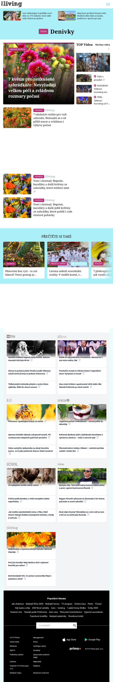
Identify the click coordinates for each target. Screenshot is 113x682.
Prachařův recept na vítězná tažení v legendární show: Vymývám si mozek (80, 372)
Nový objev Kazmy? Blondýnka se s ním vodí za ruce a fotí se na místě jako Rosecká (81, 513)
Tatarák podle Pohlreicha (35, 612)
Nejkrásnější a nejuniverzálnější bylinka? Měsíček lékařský (30, 550)
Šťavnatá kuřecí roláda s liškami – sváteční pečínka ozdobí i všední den (81, 449)
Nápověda (37, 662)
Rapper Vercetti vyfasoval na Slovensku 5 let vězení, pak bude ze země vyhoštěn (82, 500)
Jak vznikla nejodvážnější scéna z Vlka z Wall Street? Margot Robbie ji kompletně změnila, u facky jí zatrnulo (31, 515)
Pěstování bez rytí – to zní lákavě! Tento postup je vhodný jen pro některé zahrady (21, 273)
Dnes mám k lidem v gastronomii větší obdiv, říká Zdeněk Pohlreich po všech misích (80, 385)
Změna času (80, 604)
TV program (66, 604)
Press (35, 642)
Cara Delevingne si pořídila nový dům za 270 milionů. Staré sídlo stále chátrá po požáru (37, 16)
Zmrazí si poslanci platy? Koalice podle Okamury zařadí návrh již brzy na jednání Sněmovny (29, 372)
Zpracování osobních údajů (41, 656)
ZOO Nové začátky (40, 608)
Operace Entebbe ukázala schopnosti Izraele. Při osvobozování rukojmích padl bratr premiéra (29, 436)
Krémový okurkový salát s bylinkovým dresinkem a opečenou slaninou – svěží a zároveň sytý (81, 436)
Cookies (13, 662)
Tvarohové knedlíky (38, 616)
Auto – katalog (58, 608)
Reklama (13, 646)
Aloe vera (53, 612)
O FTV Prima (15, 638)
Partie (90, 604)
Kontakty (36, 650)
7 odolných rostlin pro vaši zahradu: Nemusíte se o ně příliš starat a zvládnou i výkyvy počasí (50, 120)
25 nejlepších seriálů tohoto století (23, 485)
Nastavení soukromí (41, 673)
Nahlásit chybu (15, 673)
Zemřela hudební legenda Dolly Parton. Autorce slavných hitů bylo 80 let (29, 358)
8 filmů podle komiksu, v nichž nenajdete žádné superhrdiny (28, 500)
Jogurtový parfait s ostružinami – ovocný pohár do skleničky (81, 422)
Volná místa (14, 642)
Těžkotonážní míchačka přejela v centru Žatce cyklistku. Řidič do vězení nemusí (28, 385)
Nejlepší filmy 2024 (34, 604)
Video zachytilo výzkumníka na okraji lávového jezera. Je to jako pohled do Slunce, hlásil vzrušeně (30, 449)
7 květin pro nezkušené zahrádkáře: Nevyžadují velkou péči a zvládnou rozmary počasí (32, 87)
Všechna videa (102, 44)
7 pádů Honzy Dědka (76, 608)
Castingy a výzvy (39, 646)
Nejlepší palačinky (57, 616)
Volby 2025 (93, 608)
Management (38, 638)
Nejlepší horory (52, 604)
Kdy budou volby (22, 608)
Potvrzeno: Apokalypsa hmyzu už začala (26, 421)
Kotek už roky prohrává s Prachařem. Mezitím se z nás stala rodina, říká (81, 358)
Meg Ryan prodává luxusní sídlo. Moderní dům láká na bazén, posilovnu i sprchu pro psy (92, 16)
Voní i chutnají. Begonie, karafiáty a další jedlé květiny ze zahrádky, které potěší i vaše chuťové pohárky (52, 210)
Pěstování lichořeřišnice (71, 612)
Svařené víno (16, 612)
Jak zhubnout (17, 604)
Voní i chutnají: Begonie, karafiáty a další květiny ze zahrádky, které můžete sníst (51, 184)
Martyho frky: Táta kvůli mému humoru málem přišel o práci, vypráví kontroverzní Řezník (82, 486)
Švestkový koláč (75, 616)
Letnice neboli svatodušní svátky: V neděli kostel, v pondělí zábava (65, 273)
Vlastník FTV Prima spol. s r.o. (19, 667)
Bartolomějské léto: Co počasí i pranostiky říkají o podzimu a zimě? (29, 577)
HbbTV (12, 650)
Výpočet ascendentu (93, 612)
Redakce (36, 666)
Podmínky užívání (16, 655)
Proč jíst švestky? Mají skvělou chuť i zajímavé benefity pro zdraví (28, 564)
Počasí (98, 604)
